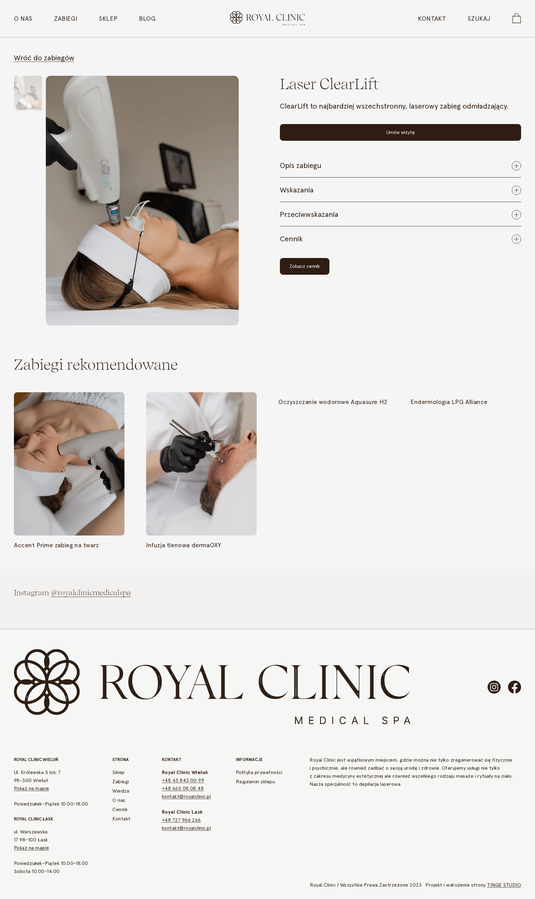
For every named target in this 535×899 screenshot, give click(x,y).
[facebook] (514, 687)
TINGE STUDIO (504, 885)
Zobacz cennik (304, 266)
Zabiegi (65, 19)
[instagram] (494, 687)
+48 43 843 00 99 (183, 780)
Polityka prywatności (259, 772)
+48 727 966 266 (181, 820)
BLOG (147, 19)
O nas (23, 19)
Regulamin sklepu (255, 781)
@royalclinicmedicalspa (91, 592)
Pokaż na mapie (31, 788)
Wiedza (120, 791)
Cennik (120, 809)
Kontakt (432, 19)
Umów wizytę (400, 132)
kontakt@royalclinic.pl (186, 796)
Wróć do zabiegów (44, 58)
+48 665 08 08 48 (183, 788)
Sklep (108, 19)
